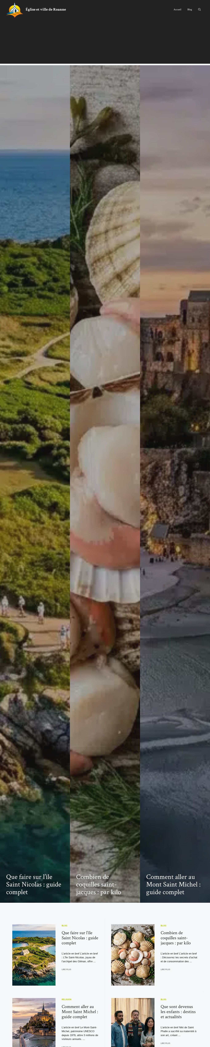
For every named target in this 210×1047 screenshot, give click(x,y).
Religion (66, 999)
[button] (199, 9)
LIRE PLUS (66, 969)
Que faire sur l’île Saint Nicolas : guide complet (33, 884)
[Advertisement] (105, 42)
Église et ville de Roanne (46, 9)
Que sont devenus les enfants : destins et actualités (178, 1012)
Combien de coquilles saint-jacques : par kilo (98, 884)
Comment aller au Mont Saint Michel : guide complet (173, 884)
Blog (189, 9)
